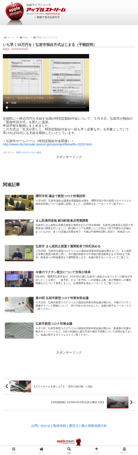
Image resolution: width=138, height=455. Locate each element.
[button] (127, 414)
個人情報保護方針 (94, 426)
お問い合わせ (40, 426)
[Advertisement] (69, 168)
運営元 (74, 426)
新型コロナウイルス (26, 152)
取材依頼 (59, 426)
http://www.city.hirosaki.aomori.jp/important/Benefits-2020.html (47, 144)
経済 (39, 152)
